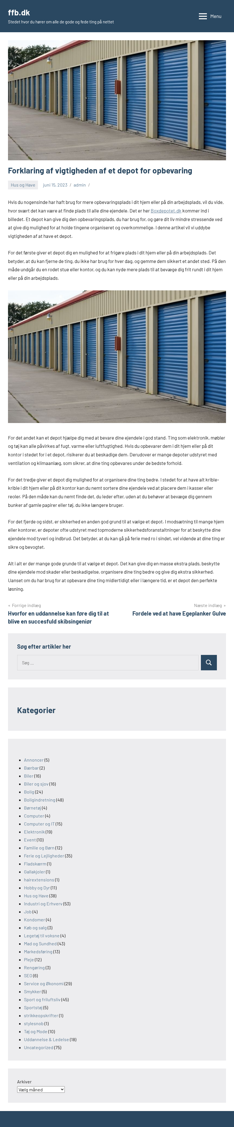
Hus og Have (23, 184)
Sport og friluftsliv (42, 999)
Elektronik (34, 831)
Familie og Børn (39, 847)
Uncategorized (38, 1047)
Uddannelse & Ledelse (46, 1039)
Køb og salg (35, 927)
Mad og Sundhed (40, 943)
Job (28, 911)
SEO (28, 975)
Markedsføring (38, 951)
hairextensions (39, 879)
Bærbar (31, 767)
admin (80, 184)
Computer (34, 815)
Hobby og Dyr (37, 887)
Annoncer (34, 759)
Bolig (29, 791)
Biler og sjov (36, 783)
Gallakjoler (34, 871)
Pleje (29, 959)
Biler (28, 775)
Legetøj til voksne (42, 935)
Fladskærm (35, 863)
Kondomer (34, 919)
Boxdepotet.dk (166, 210)
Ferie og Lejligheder (44, 855)
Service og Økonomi (44, 983)
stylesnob (34, 1023)
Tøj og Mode (35, 1031)
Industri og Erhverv (43, 903)
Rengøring (34, 967)
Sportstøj (33, 1007)
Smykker (32, 991)
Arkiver (24, 1081)
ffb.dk (19, 12)
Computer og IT (39, 823)
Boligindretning (39, 799)
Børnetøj (32, 807)
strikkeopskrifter (41, 1015)
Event (30, 839)
